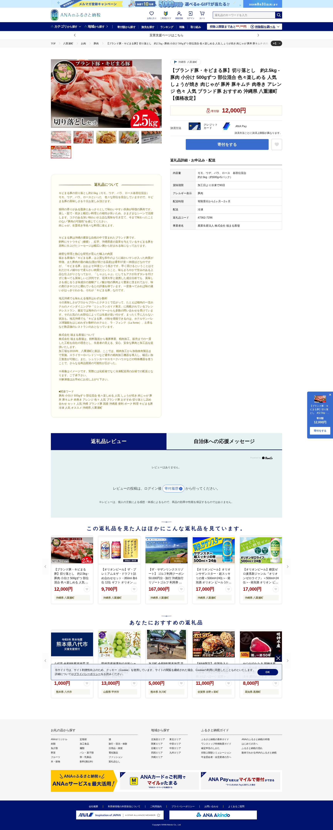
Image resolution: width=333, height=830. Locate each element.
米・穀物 (55, 761)
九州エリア (175, 752)
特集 (182, 27)
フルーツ (55, 757)
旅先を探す (147, 27)
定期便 (83, 739)
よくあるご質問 (236, 806)
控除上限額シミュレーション (216, 752)
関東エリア (157, 743)
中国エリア (175, 748)
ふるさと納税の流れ (252, 748)
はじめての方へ (250, 743)
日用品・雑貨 (116, 748)
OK (268, 672)
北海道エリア (158, 739)
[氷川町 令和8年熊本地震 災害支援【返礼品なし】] (166, 644)
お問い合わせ (211, 806)
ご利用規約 (156, 806)
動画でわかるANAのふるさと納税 (259, 752)
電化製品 (113, 752)
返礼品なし (114, 761)
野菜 (53, 752)
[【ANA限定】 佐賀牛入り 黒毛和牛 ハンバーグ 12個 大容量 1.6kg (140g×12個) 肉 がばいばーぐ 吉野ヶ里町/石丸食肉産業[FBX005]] (214, 644)
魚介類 (54, 748)
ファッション (116, 757)
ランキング (166, 27)
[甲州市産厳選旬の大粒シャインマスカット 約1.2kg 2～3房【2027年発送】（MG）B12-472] (119, 644)
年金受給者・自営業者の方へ (216, 757)
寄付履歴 (171, 488)
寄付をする (227, 144)
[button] (75, 35)
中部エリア (175, 743)
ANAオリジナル (59, 739)
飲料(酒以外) (86, 761)
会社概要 (93, 806)
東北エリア (175, 739)
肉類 (53, 743)
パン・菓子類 (87, 752)
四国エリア (157, 752)
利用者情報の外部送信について (124, 806)
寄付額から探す (126, 27)
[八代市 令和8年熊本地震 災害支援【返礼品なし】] (72, 644)
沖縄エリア (157, 757)
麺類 (82, 748)
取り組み (196, 27)
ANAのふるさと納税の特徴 (256, 739)
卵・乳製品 (85, 757)
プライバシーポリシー (183, 806)
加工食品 (84, 743)
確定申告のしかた (210, 748)
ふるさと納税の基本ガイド (215, 739)
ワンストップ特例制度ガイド (216, 743)
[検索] (278, 15)
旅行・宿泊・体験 (118, 743)
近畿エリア (157, 748)
